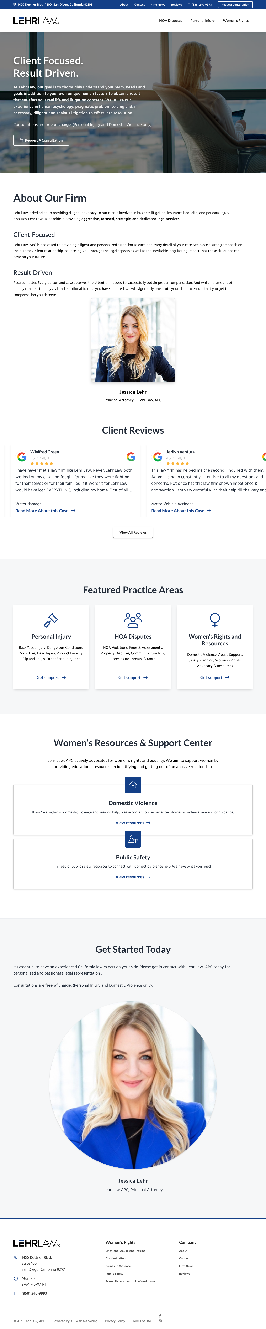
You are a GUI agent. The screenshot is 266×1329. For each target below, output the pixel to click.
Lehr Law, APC (34, 1321)
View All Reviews (133, 532)
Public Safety (114, 1274)
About (124, 4)
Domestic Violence (118, 1266)
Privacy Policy (115, 1321)
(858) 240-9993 (201, 4)
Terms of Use (142, 1321)
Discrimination (116, 1258)
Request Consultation (235, 4)
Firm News (158, 4)
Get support (48, 677)
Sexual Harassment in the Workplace (130, 1281)
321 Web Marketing (84, 1321)
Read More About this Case (26, 510)
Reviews (176, 4)
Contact (139, 4)
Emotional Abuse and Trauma (125, 1251)
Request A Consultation (44, 140)
